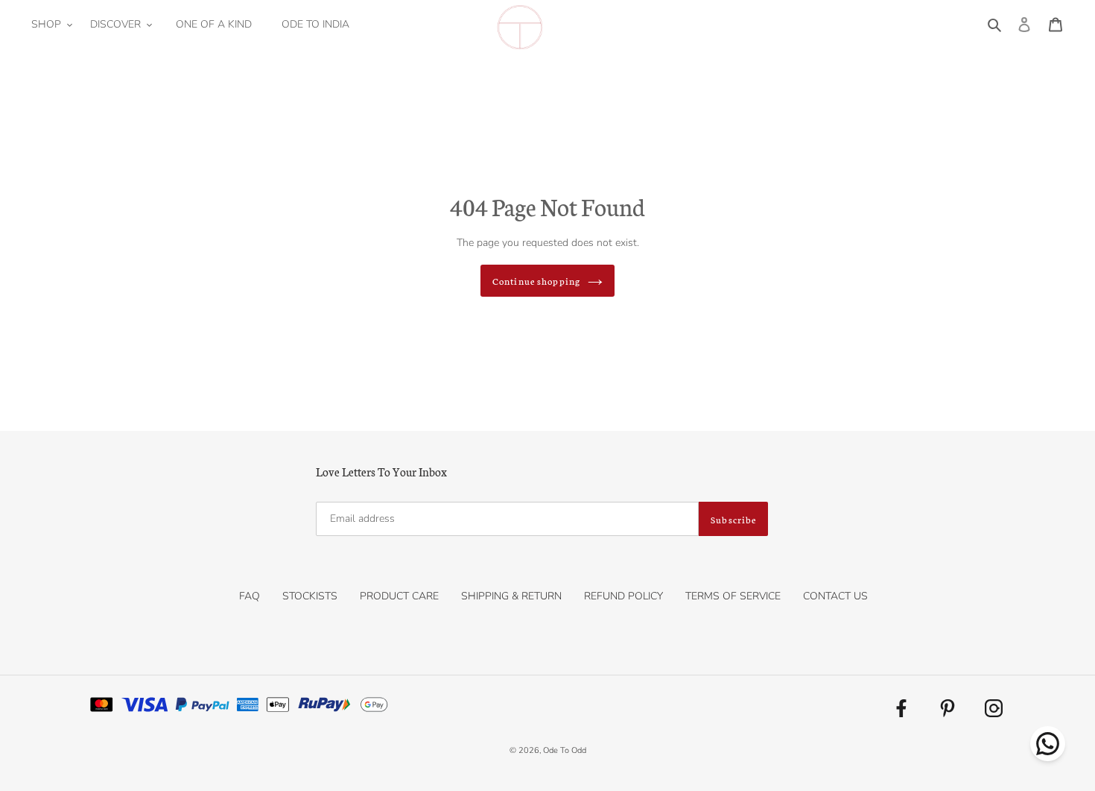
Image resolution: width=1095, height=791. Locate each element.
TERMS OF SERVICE (733, 596)
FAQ (249, 596)
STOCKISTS (309, 596)
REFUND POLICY (623, 596)
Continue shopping (536, 280)
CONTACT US (835, 596)
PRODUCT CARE (399, 596)
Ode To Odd (564, 750)
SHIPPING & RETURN (511, 596)
